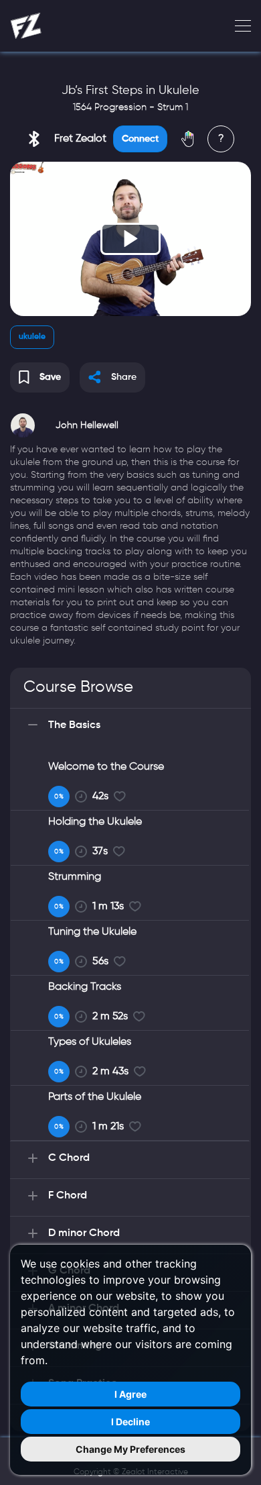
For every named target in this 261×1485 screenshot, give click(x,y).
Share (124, 377)
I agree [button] (130, 1394)
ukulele (32, 337)
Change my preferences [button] (130, 1449)
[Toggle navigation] (239, 26)
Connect (140, 139)
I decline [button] (130, 1421)
